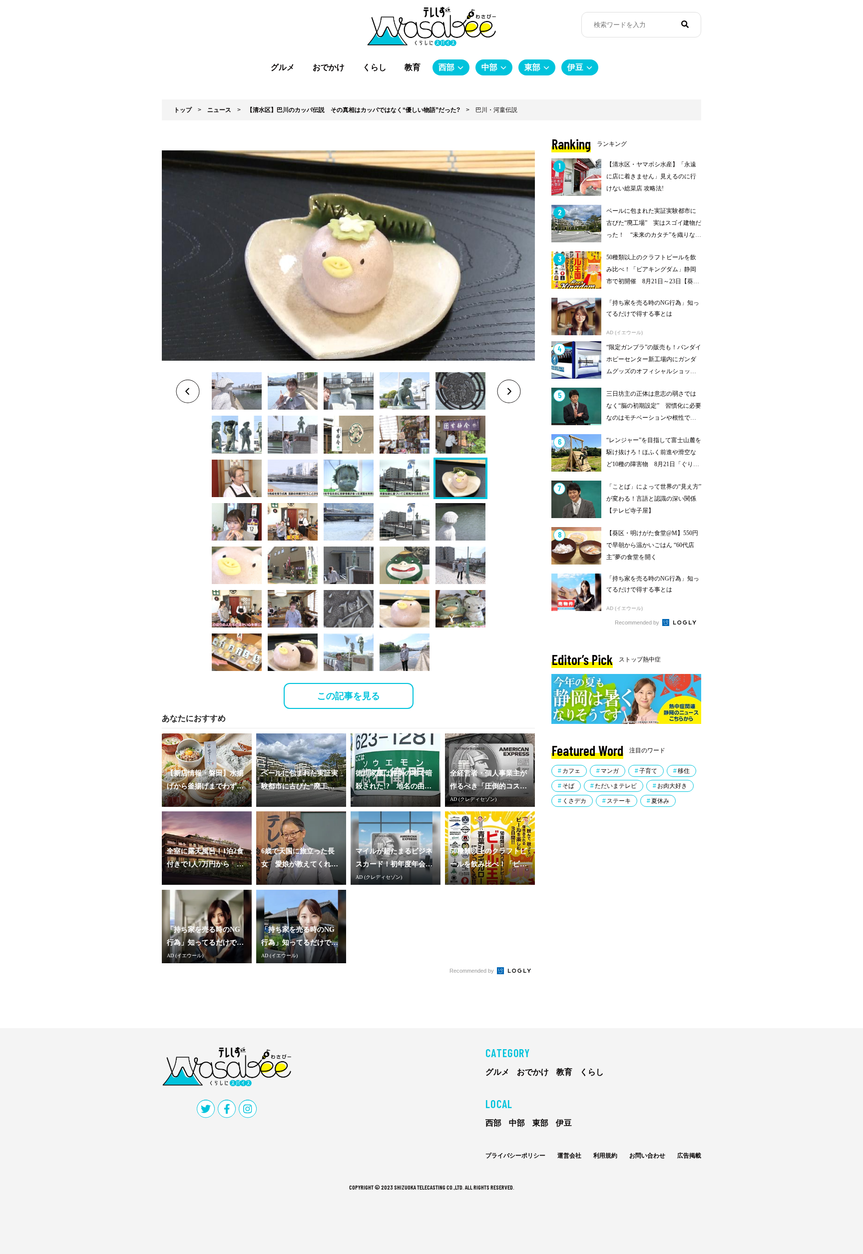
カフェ (571, 770)
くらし (375, 67)
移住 (684, 770)
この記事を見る (348, 696)
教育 (413, 67)
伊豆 (575, 67)
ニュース (219, 109)
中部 (489, 67)
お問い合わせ (647, 1155)
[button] (237, 391)
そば (568, 785)
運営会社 (569, 1155)
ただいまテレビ (616, 785)
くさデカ (574, 800)
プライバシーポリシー (515, 1155)
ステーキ (619, 800)
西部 (446, 67)
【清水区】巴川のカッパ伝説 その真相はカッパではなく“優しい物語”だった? (353, 109)
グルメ (283, 67)
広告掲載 (689, 1155)
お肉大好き (672, 785)
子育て (648, 770)
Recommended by (472, 971)
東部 (532, 67)
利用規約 (605, 1155)
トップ (183, 109)
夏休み (660, 800)
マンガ (610, 770)
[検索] (685, 24)
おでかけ (329, 67)
